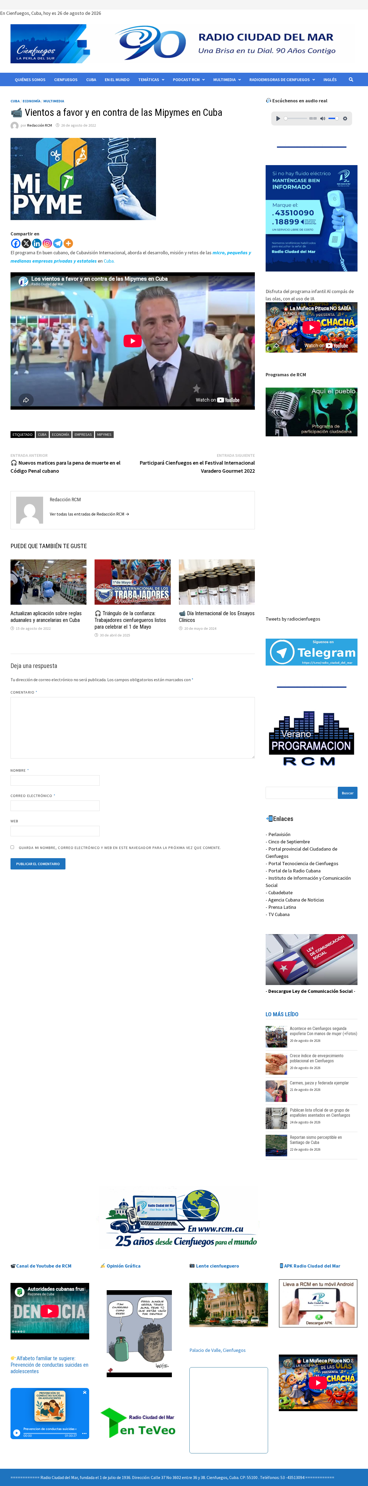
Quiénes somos (30, 79)
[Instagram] (47, 243)
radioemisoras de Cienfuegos (279, 79)
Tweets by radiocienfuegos (293, 619)
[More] (68, 243)
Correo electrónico (33, 795)
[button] (311, 412)
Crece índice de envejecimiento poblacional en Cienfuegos (316, 1058)
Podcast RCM (186, 79)
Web (14, 821)
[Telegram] (58, 243)
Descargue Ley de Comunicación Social (310, 991)
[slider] (295, 118)
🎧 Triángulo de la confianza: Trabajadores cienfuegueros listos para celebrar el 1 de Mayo (130, 620)
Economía (31, 101)
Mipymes (104, 434)
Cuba (91, 79)
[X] (26, 243)
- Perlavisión (278, 834)
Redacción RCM (39, 125)
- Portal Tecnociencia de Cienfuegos (302, 863)
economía (60, 434)
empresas (83, 434)
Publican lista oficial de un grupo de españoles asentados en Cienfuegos (320, 1113)
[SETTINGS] (345, 118)
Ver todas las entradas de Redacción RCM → (89, 514)
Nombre (20, 770)
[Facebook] (15, 243)
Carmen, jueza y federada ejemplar (319, 1082)
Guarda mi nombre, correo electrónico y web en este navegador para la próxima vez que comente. (120, 847)
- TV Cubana (278, 914)
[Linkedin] (36, 243)
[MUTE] (322, 118)
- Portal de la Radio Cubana (293, 871)
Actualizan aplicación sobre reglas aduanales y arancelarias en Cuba (46, 616)
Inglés (330, 79)
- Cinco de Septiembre (288, 841)
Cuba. (109, 261)
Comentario (24, 692)
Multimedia (224, 79)
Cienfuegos (66, 79)
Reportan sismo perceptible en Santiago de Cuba (316, 1140)
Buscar (347, 793)
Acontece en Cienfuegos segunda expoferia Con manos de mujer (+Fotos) (323, 1031)
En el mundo (117, 79)
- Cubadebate (279, 892)
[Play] (278, 118)
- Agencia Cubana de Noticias (295, 900)
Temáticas (148, 79)
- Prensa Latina (281, 907)
